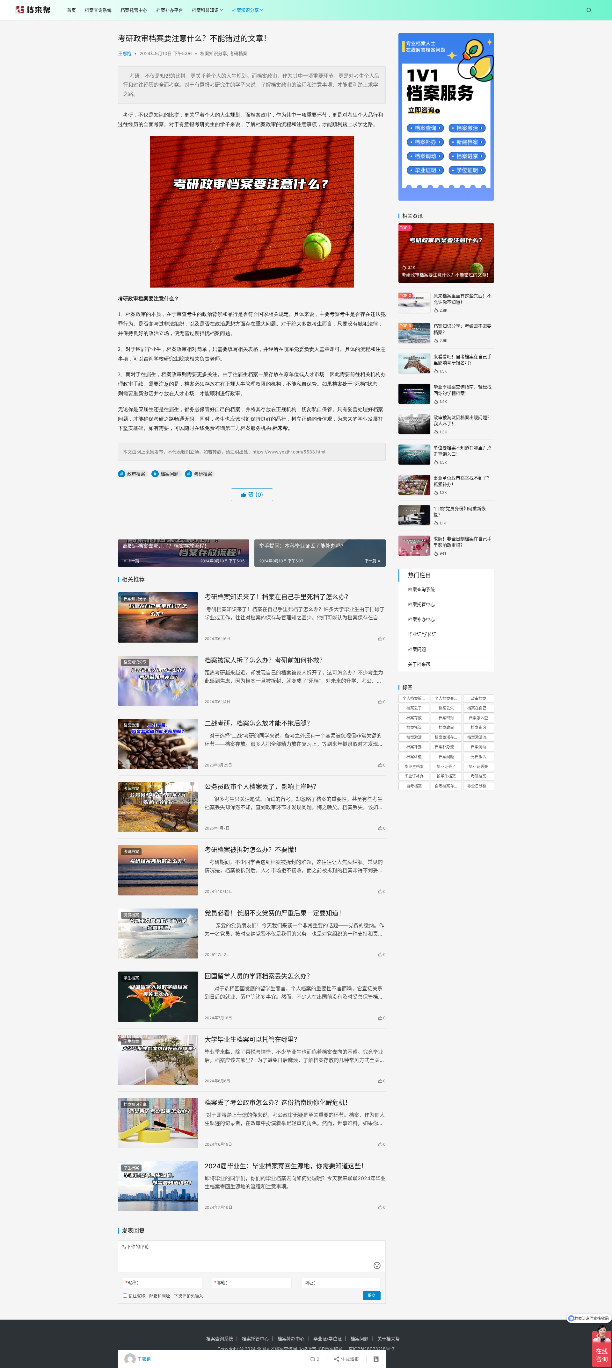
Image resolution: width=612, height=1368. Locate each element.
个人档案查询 (446, 698)
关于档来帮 (419, 664)
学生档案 (131, 978)
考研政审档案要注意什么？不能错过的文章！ (446, 274)
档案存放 (414, 718)
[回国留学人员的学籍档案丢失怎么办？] (158, 997)
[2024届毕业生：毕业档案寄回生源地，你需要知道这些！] (158, 1186)
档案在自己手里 (480, 708)
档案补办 (414, 747)
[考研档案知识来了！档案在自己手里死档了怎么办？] (158, 617)
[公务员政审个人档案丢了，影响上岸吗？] (158, 807)
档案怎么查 (478, 718)
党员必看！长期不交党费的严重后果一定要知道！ (275, 913)
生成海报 (349, 1359)
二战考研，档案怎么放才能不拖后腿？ (259, 723)
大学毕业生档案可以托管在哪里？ (252, 1040)
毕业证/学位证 (422, 634)
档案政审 (446, 727)
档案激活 (131, 725)
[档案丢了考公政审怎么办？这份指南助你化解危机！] (158, 1123)
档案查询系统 (98, 10)
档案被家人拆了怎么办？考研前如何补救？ (265, 660)
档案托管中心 (133, 10)
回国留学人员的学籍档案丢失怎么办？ (259, 976)
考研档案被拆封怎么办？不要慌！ (252, 850)
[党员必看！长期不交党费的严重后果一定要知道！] (158, 933)
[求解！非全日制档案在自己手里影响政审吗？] (414, 546)
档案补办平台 (169, 10)
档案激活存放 (446, 737)
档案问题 (169, 473)
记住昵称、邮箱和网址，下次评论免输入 (165, 1295)
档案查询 (478, 727)
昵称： (133, 1282)
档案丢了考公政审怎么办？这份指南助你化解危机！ (278, 1103)
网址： (311, 1282)
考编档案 (131, 788)
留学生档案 (446, 776)
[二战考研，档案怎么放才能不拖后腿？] (158, 744)
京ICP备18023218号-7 (371, 1348)
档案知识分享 (245, 10)
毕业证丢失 (478, 766)
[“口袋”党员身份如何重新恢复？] (414, 515)
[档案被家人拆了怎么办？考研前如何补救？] (158, 681)
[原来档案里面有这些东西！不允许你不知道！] (414, 303)
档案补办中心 (421, 619)
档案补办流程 (446, 747)
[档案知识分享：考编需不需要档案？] (414, 333)
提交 (371, 1295)
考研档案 (238, 53)
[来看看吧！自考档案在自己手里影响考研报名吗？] (414, 363)
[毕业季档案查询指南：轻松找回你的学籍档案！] (414, 394)
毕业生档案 (414, 766)
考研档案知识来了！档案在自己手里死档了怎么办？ (278, 597)
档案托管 (414, 727)
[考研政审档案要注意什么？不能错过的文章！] (446, 253)
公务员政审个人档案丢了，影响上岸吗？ (262, 787)
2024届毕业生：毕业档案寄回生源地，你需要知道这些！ (286, 1166)
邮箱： (222, 1282)
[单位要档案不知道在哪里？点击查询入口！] (414, 455)
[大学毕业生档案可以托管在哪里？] (158, 1060)
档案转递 (414, 756)
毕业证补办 (414, 776)
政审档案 (136, 473)
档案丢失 (446, 708)
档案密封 (446, 718)
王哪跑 (124, 53)
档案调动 (478, 747)
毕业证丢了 (446, 766)
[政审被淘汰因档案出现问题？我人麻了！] (414, 424)
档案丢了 (414, 708)
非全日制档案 (478, 786)
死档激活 (478, 756)
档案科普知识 (205, 10)
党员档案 (131, 915)
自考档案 (414, 786)
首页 (71, 10)
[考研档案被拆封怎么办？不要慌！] (158, 870)
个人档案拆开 (414, 698)
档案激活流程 (478, 737)
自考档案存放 (446, 786)
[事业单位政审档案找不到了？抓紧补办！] (414, 485)
